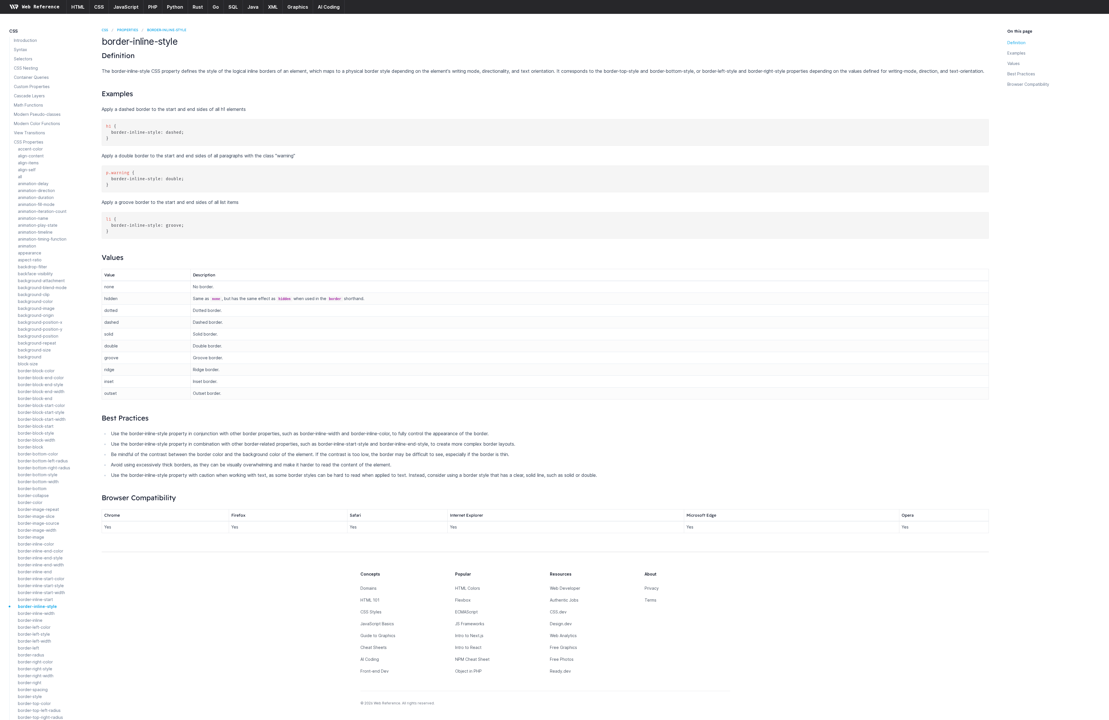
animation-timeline (35, 232)
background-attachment (41, 280)
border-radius (31, 654)
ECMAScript (466, 611)
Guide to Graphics (377, 635)
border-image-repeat (38, 509)
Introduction (25, 40)
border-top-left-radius (39, 710)
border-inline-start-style (41, 585)
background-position (38, 336)
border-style (30, 696)
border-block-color (36, 370)
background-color (35, 301)
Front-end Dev (374, 671)
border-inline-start (35, 599)
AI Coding (329, 7)
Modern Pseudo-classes (37, 114)
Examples (1016, 53)
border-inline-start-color (41, 578)
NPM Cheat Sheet (472, 659)
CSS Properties (28, 141)
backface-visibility (35, 273)
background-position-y (40, 329)
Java (253, 7)
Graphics (297, 7)
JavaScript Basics (377, 623)
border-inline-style (37, 606)
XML (273, 7)
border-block (30, 446)
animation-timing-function (42, 239)
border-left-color (34, 627)
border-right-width (35, 675)
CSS (99, 7)
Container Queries (31, 77)
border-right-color (35, 661)
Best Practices (1021, 73)
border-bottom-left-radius (43, 460)
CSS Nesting (26, 68)
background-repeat (37, 343)
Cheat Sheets (373, 647)
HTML (78, 7)
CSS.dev (558, 611)
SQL (233, 7)
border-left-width (34, 641)
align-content (31, 155)
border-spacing (33, 689)
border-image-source (38, 523)
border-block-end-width (41, 391)
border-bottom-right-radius (44, 467)
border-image (31, 537)
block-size (28, 363)
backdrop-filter (32, 266)
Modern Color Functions (37, 123)
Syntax (20, 49)
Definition (1016, 42)
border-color (30, 502)
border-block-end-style (40, 384)
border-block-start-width (42, 419)
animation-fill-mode (36, 204)
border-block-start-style (41, 412)
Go (216, 7)
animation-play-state (37, 225)
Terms (650, 600)
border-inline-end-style (40, 557)
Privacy (652, 588)
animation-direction (36, 190)
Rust (198, 7)
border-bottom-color (38, 453)
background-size (34, 349)
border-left (28, 647)
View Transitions (29, 132)
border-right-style (35, 668)
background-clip (34, 294)
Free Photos (562, 659)
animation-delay (33, 183)
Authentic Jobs (564, 600)
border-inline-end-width (41, 564)
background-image (36, 308)
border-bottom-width (38, 481)
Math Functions (28, 105)
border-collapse (33, 495)
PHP (152, 7)
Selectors (23, 58)
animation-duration (36, 197)
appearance (29, 252)
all (20, 176)
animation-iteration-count (42, 211)
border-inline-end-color (40, 550)
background (29, 356)
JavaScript (126, 7)
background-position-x (40, 322)
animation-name (33, 218)
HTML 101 (369, 600)
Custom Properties (32, 86)
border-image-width (37, 530)
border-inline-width (36, 613)
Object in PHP (468, 671)
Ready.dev (560, 671)
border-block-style (36, 433)
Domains (368, 588)
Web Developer (565, 588)
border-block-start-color (41, 405)
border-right (29, 682)
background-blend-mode (42, 287)
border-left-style (34, 634)
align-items (28, 162)
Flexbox (463, 600)
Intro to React (468, 647)
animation (27, 245)
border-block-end (35, 398)
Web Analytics (563, 635)
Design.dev (561, 623)
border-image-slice (36, 516)
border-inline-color (36, 544)
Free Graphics (563, 647)
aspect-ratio (30, 259)
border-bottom (32, 488)
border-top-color (34, 703)
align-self (27, 169)
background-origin (36, 315)
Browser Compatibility (1028, 84)
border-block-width (36, 440)
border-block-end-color (41, 377)
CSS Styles (371, 611)
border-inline (30, 620)
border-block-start (35, 426)
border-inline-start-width (41, 592)
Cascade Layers (29, 95)
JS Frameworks (469, 623)
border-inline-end (35, 571)
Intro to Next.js (469, 635)
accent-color (30, 148)
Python (175, 7)
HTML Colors (467, 588)
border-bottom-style (37, 474)
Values (1013, 63)
